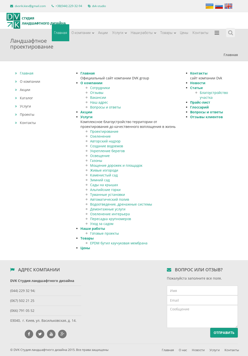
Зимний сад (100, 180)
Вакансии (98, 97)
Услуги (118, 33)
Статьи (196, 87)
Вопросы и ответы (105, 107)
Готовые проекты (104, 233)
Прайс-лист (200, 102)
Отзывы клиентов (206, 117)
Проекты (27, 114)
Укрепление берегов (107, 151)
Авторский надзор (105, 141)
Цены (184, 33)
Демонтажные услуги (107, 209)
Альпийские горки (105, 189)
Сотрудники (100, 87)
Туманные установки (107, 194)
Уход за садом (101, 223)
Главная (60, 33)
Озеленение (100, 136)
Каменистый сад (104, 175)
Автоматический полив (109, 199)
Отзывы (96, 92)
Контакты (200, 33)
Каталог (26, 98)
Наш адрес (99, 102)
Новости (197, 83)
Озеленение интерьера (110, 214)
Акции (103, 33)
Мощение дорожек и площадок (116, 165)
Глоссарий (199, 107)
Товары (166, 33)
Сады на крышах (104, 184)
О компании (81, 33)
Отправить (224, 332)
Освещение (100, 155)
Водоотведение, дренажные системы (121, 204)
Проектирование (104, 131)
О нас (183, 350)
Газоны (96, 160)
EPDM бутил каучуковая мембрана (118, 243)
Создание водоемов (106, 146)
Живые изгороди (104, 170)
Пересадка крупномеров (110, 218)
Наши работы (142, 33)
